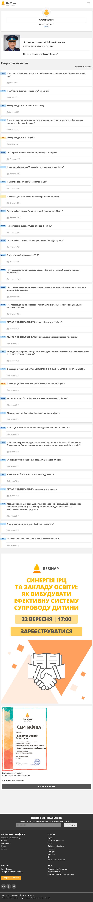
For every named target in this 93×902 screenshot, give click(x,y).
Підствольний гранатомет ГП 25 (23, 255)
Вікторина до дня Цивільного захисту (25, 105)
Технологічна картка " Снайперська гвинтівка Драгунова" (35, 240)
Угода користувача (8, 898)
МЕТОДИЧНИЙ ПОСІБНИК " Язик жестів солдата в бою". (34, 322)
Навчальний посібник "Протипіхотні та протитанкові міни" (35, 167)
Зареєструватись (46, 20)
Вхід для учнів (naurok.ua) (57, 869)
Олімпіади (51, 854)
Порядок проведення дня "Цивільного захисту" (30, 524)
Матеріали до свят (55, 872)
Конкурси (51, 852)
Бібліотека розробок (56, 841)
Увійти (46, 27)
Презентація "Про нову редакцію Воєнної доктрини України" (36, 384)
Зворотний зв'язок (11, 878)
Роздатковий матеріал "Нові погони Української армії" (33, 539)
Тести (50, 843)
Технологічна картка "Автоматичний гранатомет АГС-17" (35, 211)
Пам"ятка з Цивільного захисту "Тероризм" (28, 91)
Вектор (4, 849)
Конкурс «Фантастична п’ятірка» (61, 874)
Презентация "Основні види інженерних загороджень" (33, 196)
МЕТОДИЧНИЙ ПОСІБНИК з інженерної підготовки (32, 489)
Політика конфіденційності (40, 898)
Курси (3, 846)
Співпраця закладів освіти (11, 872)
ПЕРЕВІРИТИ (70, 825)
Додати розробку (47, 786)
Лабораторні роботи (56, 846)
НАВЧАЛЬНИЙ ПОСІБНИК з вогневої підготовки (30, 474)
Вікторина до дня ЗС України (21, 138)
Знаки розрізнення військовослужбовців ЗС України (32, 152)
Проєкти (51, 849)
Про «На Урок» (7, 869)
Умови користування (23, 898)
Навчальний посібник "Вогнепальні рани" (27, 182)
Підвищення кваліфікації (10, 838)
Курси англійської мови (57, 860)
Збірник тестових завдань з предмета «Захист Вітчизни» (35, 460)
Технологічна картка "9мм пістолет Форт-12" (29, 226)
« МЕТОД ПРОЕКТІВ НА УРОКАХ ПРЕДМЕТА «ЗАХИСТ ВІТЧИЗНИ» (38, 427)
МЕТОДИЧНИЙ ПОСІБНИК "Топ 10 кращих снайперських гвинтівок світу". (42, 337)
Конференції (6, 843)
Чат (49, 857)
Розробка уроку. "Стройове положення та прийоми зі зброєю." (37, 398)
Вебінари (4, 841)
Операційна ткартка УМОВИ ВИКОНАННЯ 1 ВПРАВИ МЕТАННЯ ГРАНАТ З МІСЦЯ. (46, 369)
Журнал (51, 838)
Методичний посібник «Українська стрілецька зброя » (33, 413)
